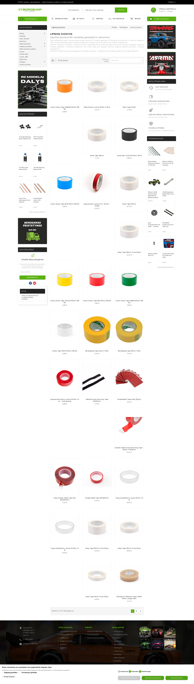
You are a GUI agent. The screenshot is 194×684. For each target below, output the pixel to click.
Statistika (134, 671)
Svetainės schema (121, 664)
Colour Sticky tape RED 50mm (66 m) (97, 301)
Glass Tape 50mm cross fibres (97, 548)
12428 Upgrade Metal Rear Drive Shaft (168, 194)
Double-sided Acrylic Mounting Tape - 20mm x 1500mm (129, 449)
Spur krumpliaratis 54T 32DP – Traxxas (154, 224)
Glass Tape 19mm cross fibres (97, 597)
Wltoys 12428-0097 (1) (153, 254)
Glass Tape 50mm (129, 204)
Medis (22, 33)
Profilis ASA (24, 54)
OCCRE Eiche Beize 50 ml (23, 168)
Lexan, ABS (24, 57)
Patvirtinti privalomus (129, 678)
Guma (22, 52)
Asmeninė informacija (68, 631)
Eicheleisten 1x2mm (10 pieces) (38, 200)
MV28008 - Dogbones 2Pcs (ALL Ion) (168, 224)
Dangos (22, 62)
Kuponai (63, 648)
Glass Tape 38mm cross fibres (129, 252)
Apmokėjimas (119, 644)
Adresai (63, 644)
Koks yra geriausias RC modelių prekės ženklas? (30, 297)
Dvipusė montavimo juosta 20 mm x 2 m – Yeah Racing (64, 400)
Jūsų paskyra (65, 627)
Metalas (22, 36)
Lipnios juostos (25, 64)
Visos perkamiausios (166, 267)
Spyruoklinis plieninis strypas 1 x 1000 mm (154, 163)
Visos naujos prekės (37, 212)
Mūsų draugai (119, 658)
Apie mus (117, 641)
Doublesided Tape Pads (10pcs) (129, 399)
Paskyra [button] (172, 2)
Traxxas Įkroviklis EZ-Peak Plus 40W (168, 255)
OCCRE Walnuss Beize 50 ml (39, 168)
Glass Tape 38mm (97, 156)
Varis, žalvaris (24, 39)
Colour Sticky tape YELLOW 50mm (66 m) (64, 302)
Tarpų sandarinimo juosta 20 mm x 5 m (65, 549)
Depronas (23, 59)
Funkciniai (124, 671)
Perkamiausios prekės (95, 638)
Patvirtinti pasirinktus (153, 678)
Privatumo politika (121, 635)
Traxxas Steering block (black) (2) (25, 138)
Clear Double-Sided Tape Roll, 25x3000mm (65, 499)
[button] (32, 19)
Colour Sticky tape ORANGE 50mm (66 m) (64, 108)
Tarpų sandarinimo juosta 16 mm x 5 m (129, 499)
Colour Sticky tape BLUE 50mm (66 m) (64, 204)
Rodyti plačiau (9, 676)
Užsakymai (64, 638)
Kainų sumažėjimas (94, 631)
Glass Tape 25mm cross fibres (129, 548)
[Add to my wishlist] (66, 112)
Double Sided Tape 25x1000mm (97, 498)
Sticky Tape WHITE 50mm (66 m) (64, 351)
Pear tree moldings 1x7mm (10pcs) (24, 200)
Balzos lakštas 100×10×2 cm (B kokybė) (167, 163)
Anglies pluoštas (26, 46)
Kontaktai (117, 654)
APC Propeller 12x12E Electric (38, 138)
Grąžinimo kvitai (66, 641)
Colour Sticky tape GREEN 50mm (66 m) (129, 302)
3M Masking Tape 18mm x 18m (129, 351)
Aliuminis (23, 41)
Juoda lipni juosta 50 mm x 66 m (129, 156)
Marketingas (146, 671)
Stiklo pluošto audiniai (28, 49)
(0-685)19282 (28, 639)
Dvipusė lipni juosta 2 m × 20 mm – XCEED (97, 205)
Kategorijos (26, 27)
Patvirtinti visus (176, 678)
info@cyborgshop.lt (30, 643)
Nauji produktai (93, 635)
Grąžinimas (118, 651)
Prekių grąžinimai (66, 635)
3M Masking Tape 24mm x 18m (97, 351)
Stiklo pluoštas (25, 44)
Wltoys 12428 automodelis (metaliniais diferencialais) (153, 194)
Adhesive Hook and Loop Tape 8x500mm (97, 400)
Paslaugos (118, 648)
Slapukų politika (10, 673)
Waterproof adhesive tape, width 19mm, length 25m (129, 598)
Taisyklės (117, 638)
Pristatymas (118, 631)
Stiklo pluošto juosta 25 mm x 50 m (97, 107)
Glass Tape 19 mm (129, 107)
